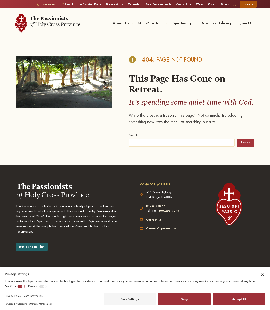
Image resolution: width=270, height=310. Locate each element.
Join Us (247, 23)
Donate (248, 4)
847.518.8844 (156, 206)
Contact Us (183, 4)
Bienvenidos (114, 4)
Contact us (153, 219)
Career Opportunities (161, 228)
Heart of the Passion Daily (83, 4)
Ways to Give (205, 4)
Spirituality (182, 23)
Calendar (134, 4)
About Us (121, 23)
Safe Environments (158, 4)
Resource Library (216, 23)
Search (133, 135)
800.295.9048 (168, 211)
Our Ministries (151, 23)
